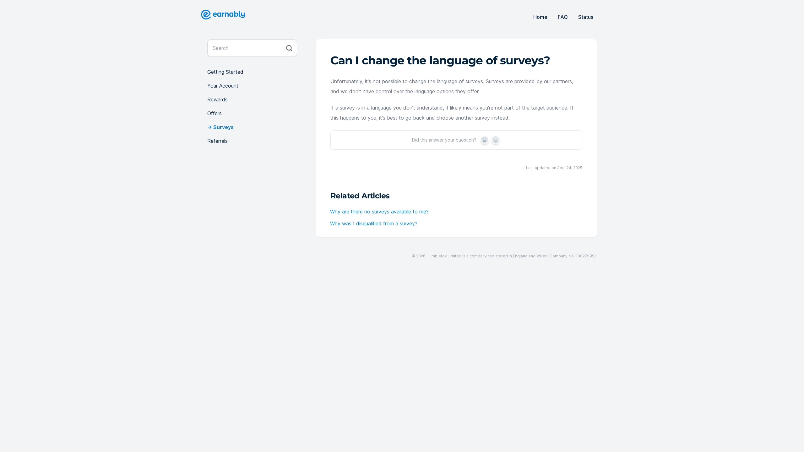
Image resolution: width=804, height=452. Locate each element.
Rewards (217, 99)
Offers (214, 113)
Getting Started (225, 72)
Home (540, 17)
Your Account (222, 86)
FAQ (563, 17)
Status (585, 17)
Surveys (223, 127)
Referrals (217, 141)
